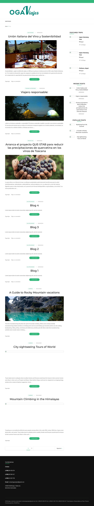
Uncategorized (30, 201)
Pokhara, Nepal (84, 68)
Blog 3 (34, 227)
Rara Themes (85, 501)
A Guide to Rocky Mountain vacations (34, 292)
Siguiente (59, 448)
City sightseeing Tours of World (34, 346)
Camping (30, 288)
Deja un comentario (15, 81)
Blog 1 (34, 270)
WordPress (16, 502)
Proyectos (30, 140)
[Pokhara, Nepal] (74, 68)
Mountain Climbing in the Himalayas (34, 399)
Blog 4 (34, 205)
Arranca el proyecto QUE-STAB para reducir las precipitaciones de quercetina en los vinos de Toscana (34, 148)
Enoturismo (30, 32)
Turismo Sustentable (30, 88)
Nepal (81, 41)
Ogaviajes (7, 81)
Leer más (34, 79)
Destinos (8, 21)
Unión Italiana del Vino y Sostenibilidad (34, 36)
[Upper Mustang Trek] (74, 37)
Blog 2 (34, 249)
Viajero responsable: (34, 92)
